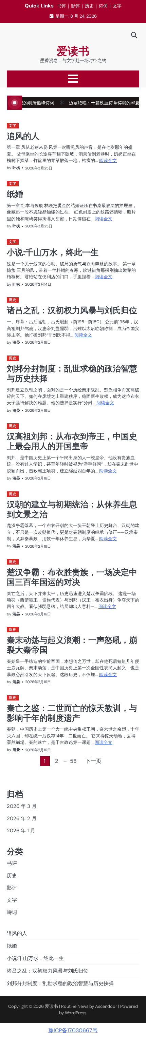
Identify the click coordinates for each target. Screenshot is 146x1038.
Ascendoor (106, 1006)
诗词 (103, 6)
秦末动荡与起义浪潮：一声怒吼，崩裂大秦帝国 (72, 645)
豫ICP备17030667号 (73, 1030)
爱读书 (73, 51)
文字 (117, 6)
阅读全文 (108, 160)
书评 (61, 6)
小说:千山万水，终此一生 (52, 252)
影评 (75, 6)
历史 (89, 6)
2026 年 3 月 (22, 806)
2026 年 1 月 (21, 830)
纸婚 (15, 194)
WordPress (75, 1013)
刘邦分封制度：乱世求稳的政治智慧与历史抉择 (72, 373)
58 (73, 761)
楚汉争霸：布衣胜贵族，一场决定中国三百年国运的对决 (72, 577)
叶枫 (16, 167)
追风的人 (23, 136)
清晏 (16, 342)
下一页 (93, 761)
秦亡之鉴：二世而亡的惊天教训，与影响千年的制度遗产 (72, 713)
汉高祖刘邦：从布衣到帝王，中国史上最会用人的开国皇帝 (72, 441)
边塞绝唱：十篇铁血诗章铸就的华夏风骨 (101, 103)
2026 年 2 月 (22, 818)
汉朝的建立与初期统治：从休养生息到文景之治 (72, 509)
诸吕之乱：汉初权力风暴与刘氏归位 (72, 310)
